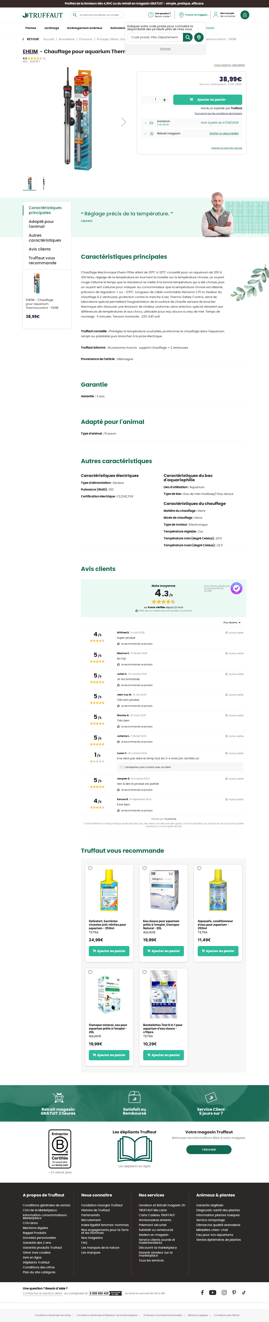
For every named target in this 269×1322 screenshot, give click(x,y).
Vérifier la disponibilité (224, 133)
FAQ (84, 1242)
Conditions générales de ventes (46, 1205)
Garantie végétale (209, 1205)
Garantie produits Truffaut (42, 1247)
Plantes (30, 28)
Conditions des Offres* (227, 1315)
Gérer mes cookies (37, 1252)
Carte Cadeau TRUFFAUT (157, 1215)
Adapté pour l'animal (41, 224)
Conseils (208, 28)
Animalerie (118, 28)
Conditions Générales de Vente (53, 1315)
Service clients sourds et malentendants (157, 1241)
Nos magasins (92, 1237)
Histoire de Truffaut (95, 1210)
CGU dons (30, 1223)
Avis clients (40, 249)
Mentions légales (35, 1228)
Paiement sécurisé (152, 1225)
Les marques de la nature (100, 1247)
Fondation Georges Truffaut (102, 1205)
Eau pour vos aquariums (214, 1235)
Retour (33, 39)
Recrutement (91, 1220)
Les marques (90, 1252)
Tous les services (151, 1260)
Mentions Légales (198, 1315)
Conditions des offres (39, 1267)
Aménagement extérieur (84, 28)
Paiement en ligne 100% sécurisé (226, 148)
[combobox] (97, 14)
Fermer (165, 48)
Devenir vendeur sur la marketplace (156, 1254)
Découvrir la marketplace (158, 1247)
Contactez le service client (43, 1293)
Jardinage (51, 28)
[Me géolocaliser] (199, 37)
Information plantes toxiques (218, 1215)
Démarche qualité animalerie (218, 1225)
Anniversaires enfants (155, 1220)
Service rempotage (210, 1220)
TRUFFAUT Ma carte (153, 1210)
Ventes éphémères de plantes (218, 1239)
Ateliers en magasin (154, 1235)
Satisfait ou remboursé (156, 1230)
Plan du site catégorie (39, 1272)
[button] (124, 121)
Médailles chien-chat (212, 1230)
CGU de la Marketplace (40, 1210)
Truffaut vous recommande (42, 260)
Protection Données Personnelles (163, 1315)
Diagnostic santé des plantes (218, 1210)
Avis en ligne (32, 1257)
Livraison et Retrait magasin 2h (162, 1205)
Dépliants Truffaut (36, 1262)
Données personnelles (39, 1237)
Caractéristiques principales (45, 210)
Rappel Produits (34, 1233)
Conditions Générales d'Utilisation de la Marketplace (107, 1315)
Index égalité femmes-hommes (105, 1225)
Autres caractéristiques (45, 238)
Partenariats (90, 1215)
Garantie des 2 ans (37, 1242)
